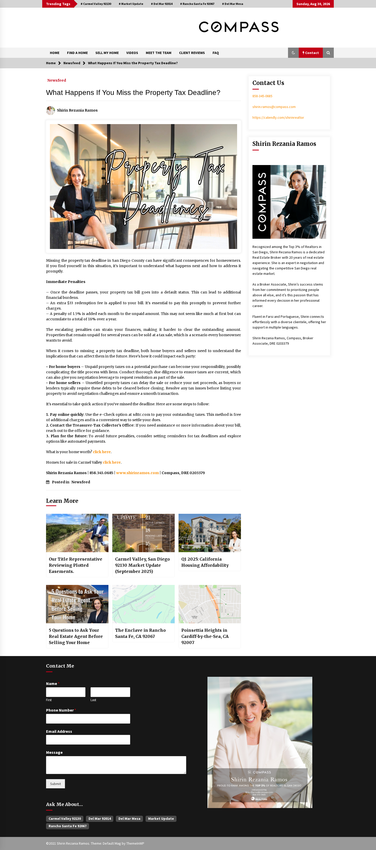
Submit (55, 783)
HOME (54, 52)
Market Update (161, 818)
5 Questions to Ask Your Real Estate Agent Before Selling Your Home (76, 636)
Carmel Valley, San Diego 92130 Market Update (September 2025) (142, 565)
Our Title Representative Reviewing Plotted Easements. (75, 565)
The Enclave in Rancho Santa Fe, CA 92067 (140, 633)
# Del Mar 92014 (161, 4)
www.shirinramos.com (137, 473)
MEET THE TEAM (158, 52)
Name (53, 683)
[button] (293, 53)
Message (54, 752)
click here (102, 452)
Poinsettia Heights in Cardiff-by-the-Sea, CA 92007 (205, 636)
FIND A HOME (77, 52)
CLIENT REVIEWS (192, 52)
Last (93, 700)
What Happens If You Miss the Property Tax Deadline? (133, 92)
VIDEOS (132, 52)
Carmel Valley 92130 (65, 818)
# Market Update (131, 4)
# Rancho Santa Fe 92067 (197, 4)
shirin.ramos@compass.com (274, 106)
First (49, 700)
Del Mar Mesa (129, 818)
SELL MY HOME (107, 52)
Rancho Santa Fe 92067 (67, 826)
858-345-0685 (262, 96)
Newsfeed (56, 80)
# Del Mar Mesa (232, 4)
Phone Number (61, 710)
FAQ (216, 52)
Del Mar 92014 (100, 818)
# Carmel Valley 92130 (96, 4)
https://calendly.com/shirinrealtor (278, 117)
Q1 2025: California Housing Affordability (205, 562)
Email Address (59, 731)
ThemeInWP (135, 843)
